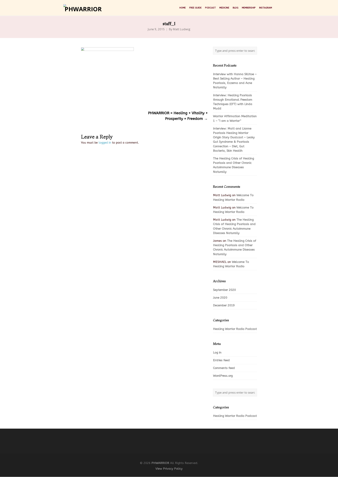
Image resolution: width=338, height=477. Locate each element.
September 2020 (224, 290)
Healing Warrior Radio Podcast (235, 329)
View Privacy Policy (169, 468)
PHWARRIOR (160, 463)
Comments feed (224, 368)
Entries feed (221, 360)
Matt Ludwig (181, 29)
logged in (105, 142)
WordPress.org (223, 375)
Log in (217, 352)
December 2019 (224, 305)
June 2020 (220, 297)
